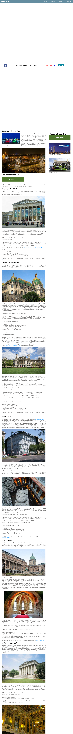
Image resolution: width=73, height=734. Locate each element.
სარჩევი (61, 65)
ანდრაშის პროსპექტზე (40, 419)
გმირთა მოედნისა (28, 247)
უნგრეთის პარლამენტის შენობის (13, 345)
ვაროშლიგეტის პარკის (40, 247)
